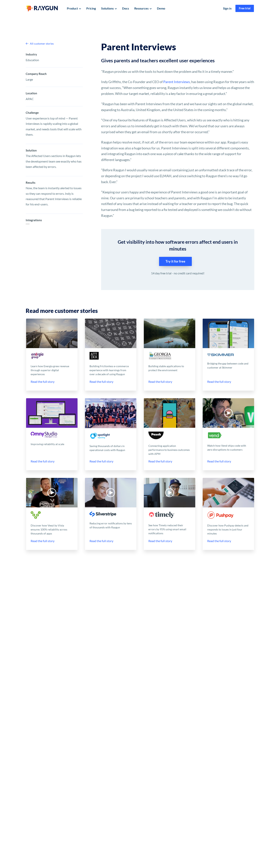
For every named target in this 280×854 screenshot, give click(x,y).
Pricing (91, 8)
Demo (161, 8)
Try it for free (175, 261)
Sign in (227, 8)
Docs (125, 8)
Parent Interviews (176, 82)
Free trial (244, 8)
